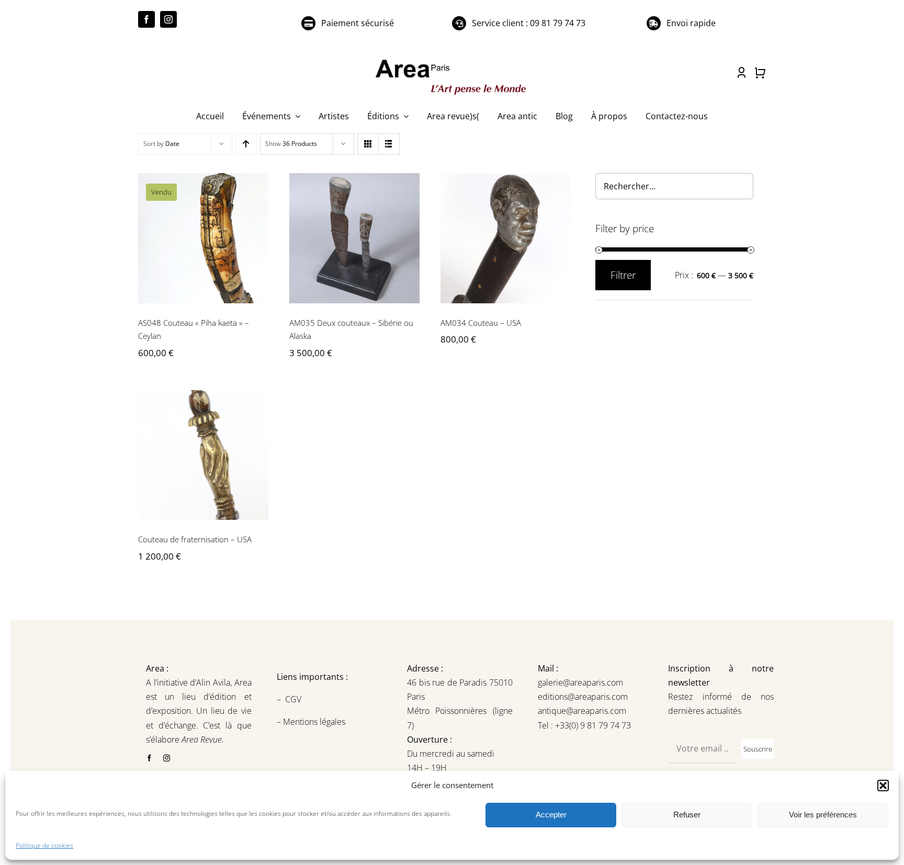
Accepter (551, 814)
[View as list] (389, 144)
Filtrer (623, 275)
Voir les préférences (823, 814)
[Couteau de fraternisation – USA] (203, 455)
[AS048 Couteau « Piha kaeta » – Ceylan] (203, 238)
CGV (294, 699)
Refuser (686, 814)
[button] (883, 785)
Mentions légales (313, 721)
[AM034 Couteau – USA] (505, 238)
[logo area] (452, 60)
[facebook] (146, 19)
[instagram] (168, 19)
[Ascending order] (246, 144)
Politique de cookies (44, 845)
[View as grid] (368, 144)
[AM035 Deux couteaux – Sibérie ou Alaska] (354, 238)
